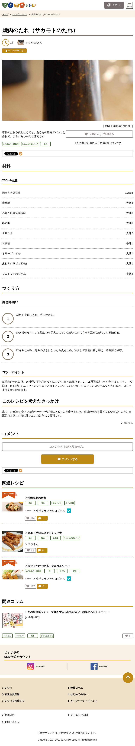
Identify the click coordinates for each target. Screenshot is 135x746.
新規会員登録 (12, 694)
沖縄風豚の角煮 (37, 497)
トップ (5, 14)
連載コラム (76, 687)
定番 (75, 571)
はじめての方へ (79, 694)
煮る (43, 503)
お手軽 (55, 538)
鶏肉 (43, 538)
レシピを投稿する (14, 700)
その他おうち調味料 (33, 571)
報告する (128, 423)
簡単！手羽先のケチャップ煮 (45, 532)
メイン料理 (69, 503)
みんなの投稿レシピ (71, 538)
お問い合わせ (12, 722)
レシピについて (19, 14)
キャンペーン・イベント (84, 700)
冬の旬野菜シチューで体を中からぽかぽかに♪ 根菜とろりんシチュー (68, 611)
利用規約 (10, 714)
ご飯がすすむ (56, 503)
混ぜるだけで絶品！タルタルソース (49, 565)
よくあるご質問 (79, 714)
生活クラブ (67, 732)
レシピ (8, 687)
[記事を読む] (32, 617)
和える (62, 571)
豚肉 (30, 503)
